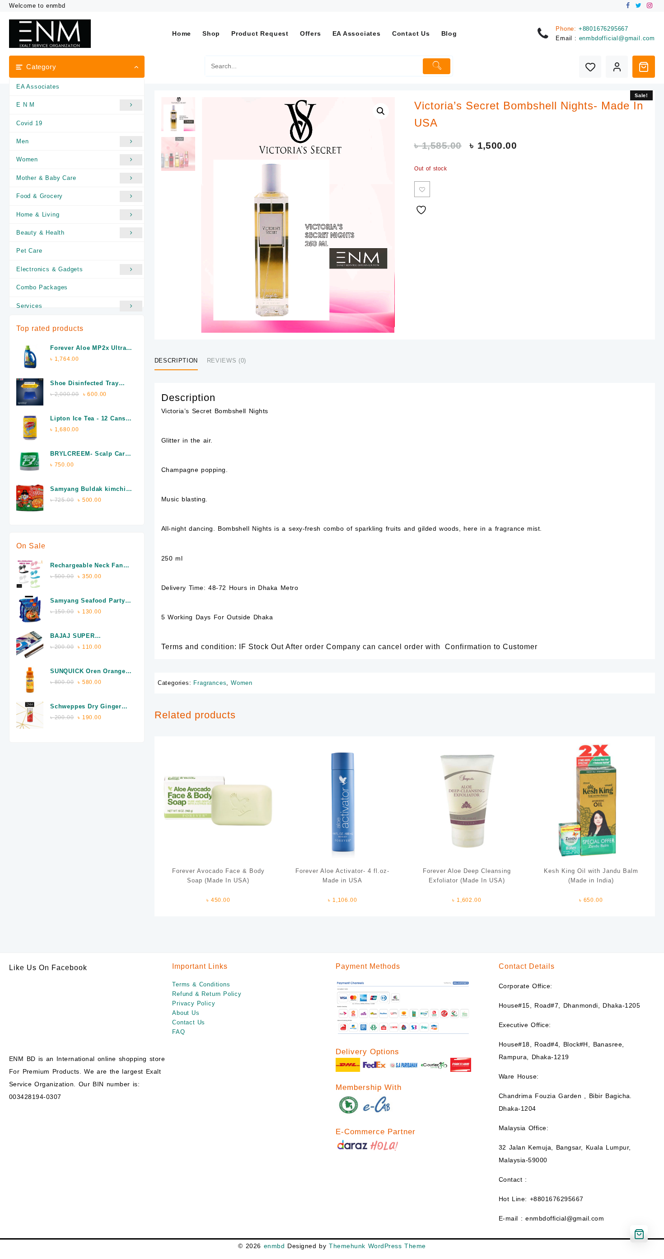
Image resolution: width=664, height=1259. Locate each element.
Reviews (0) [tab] (226, 360)
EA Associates (37, 86)
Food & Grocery (39, 196)
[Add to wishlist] (422, 189)
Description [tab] (176, 360)
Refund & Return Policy (207, 993)
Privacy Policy (193, 1003)
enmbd (274, 1246)
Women (27, 159)
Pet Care (29, 250)
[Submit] (436, 66)
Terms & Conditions (201, 984)
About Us (185, 1012)
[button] (381, 111)
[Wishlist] (590, 67)
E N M (25, 104)
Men (22, 141)
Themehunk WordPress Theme (377, 1246)
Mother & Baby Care (46, 177)
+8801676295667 (603, 28)
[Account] (617, 67)
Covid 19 (29, 123)
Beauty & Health (40, 232)
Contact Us (188, 1022)
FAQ (178, 1031)
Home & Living (37, 214)
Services (29, 305)
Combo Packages (42, 287)
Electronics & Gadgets (49, 269)
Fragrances (209, 682)
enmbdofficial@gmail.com (617, 38)
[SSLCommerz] (403, 1007)
